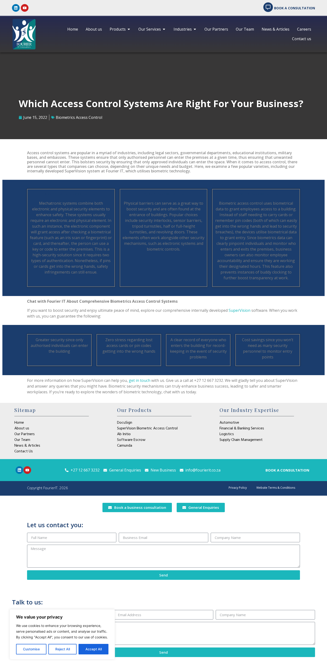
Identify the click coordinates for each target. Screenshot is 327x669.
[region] (62, 634)
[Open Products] (129, 29)
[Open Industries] (195, 29)
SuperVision (239, 310)
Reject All (62, 649)
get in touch (139, 380)
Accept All (93, 649)
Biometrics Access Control (79, 117)
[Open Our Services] (164, 29)
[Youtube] (24, 8)
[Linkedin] (16, 8)
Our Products (134, 410)
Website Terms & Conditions (275, 488)
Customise (31, 649)
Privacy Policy (238, 488)
